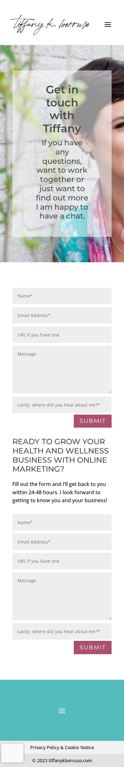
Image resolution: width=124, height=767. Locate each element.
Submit (92, 420)
